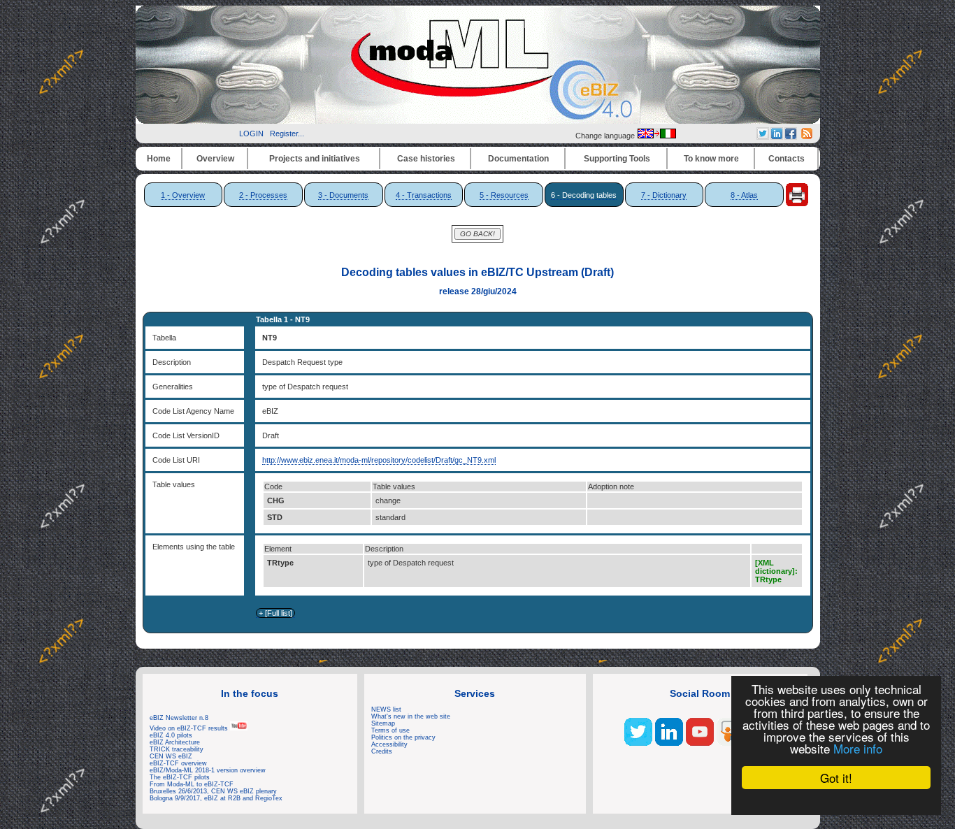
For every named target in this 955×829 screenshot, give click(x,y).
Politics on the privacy (403, 737)
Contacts (786, 159)
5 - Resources (504, 195)
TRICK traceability (176, 749)
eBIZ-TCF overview (178, 763)
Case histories (426, 159)
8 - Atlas (744, 195)
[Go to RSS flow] (638, 743)
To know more (711, 159)
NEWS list (386, 709)
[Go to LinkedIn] (669, 743)
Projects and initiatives (314, 159)
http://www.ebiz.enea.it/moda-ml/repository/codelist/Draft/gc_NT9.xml (379, 460)
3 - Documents (343, 195)
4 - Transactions (424, 195)
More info (857, 748)
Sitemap (383, 723)
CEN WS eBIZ (171, 756)
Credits (381, 751)
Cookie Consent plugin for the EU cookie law (836, 801)
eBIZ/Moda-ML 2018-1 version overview (208, 770)
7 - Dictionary (664, 195)
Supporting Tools (617, 159)
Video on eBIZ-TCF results (190, 728)
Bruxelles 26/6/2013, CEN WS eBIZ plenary (213, 791)
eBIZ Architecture (175, 742)
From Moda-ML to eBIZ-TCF (192, 784)
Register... (287, 133)
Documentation (518, 159)
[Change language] (656, 135)
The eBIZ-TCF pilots (180, 777)
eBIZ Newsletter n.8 (179, 717)
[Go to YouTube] (700, 743)
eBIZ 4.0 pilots (171, 735)
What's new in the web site (410, 716)
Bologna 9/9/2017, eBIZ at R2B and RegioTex (216, 798)
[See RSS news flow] (806, 136)
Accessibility (389, 744)
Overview (215, 159)
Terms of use (390, 730)
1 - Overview (183, 195)
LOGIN (251, 133)
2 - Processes (263, 195)
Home (159, 159)
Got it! (836, 777)
